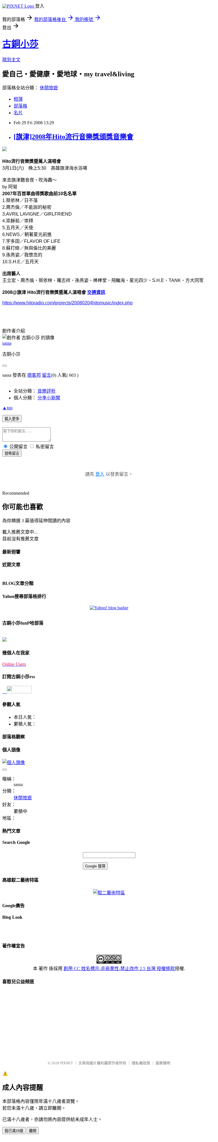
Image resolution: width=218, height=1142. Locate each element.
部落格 (20, 106)
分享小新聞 (48, 397)
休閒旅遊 (49, 87)
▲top (7, 407)
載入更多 (12, 419)
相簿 (18, 99)
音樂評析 (46, 391)
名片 (18, 112)
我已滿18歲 (14, 1131)
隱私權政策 (141, 1063)
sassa (6, 343)
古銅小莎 (20, 44)
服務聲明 (163, 1063)
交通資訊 (96, 292)
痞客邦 (34, 375)
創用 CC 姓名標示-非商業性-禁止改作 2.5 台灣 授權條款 (119, 968)
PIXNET (66, 1063)
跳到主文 (11, 59)
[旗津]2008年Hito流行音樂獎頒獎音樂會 (73, 136)
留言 (46, 375)
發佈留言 (12, 453)
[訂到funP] (4, 640)
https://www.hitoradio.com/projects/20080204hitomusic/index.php (67, 302)
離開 (32, 1131)
